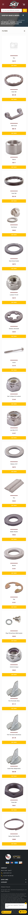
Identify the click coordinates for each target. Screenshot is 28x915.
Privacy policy (5, 887)
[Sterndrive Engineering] (14, 4)
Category (4, 882)
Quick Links (4, 879)
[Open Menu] (3, 4)
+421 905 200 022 (9, 875)
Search (25, 10)
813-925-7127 (8, 873)
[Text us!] (23, 912)
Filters (5, 31)
